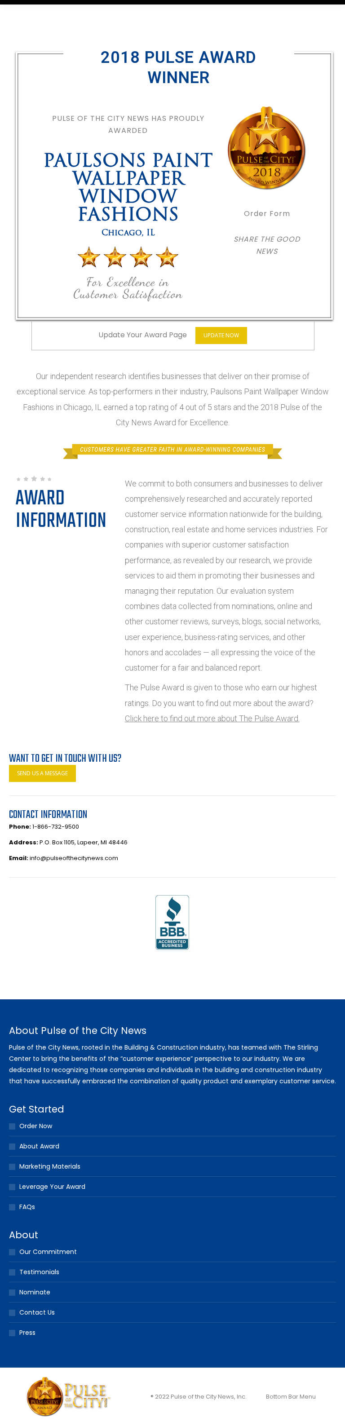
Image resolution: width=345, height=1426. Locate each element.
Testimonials (39, 1271)
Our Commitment (48, 1251)
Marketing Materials (49, 1166)
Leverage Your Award (52, 1186)
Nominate (34, 1292)
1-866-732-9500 (55, 826)
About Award (39, 1146)
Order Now (35, 1125)
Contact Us (37, 1312)
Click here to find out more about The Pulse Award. (212, 718)
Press (27, 1332)
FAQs (27, 1206)
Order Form (267, 213)
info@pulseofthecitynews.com (74, 858)
